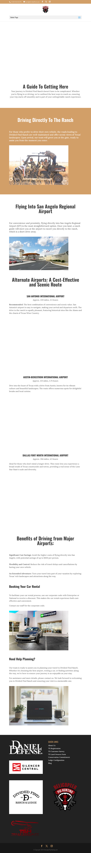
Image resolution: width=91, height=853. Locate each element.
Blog (50, 763)
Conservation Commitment (59, 757)
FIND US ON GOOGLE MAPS (44, 56)
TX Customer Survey (56, 751)
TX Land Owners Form (57, 754)
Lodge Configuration (56, 760)
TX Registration (54, 748)
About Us (51, 745)
